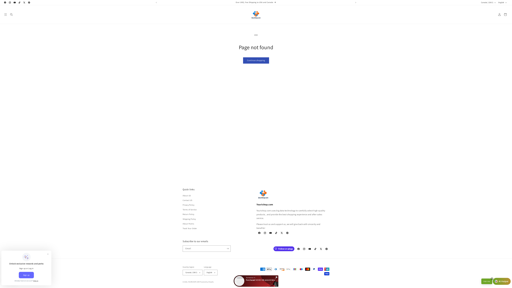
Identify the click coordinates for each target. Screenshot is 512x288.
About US (187, 195)
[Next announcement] (356, 2)
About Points (188, 224)
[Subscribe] (228, 248)
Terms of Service (190, 209)
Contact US (187, 200)
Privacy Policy (188, 205)
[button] (6, 14)
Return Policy (188, 214)
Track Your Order (190, 228)
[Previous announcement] (156, 2)
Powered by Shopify (207, 282)
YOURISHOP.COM (194, 282)
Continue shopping (256, 60)
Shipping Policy (189, 219)
